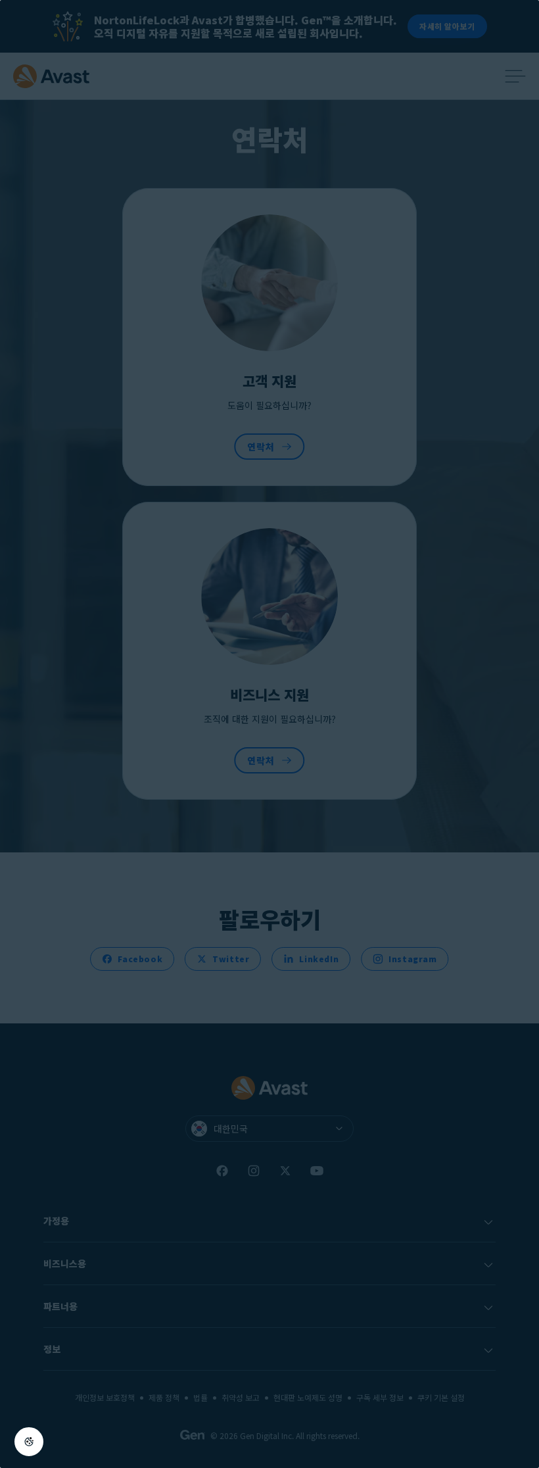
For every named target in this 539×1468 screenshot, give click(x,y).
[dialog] (269, 734)
